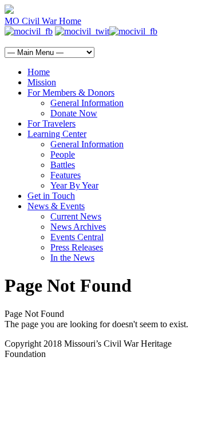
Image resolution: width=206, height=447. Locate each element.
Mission (41, 82)
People (62, 154)
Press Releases (76, 247)
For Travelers (51, 123)
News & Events (56, 206)
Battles (62, 165)
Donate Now (73, 113)
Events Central (77, 237)
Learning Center (56, 134)
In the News (72, 257)
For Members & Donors (70, 92)
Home (38, 72)
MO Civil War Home (43, 21)
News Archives (78, 227)
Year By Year (74, 185)
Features (65, 175)
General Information (87, 103)
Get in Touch (51, 196)
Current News (75, 216)
